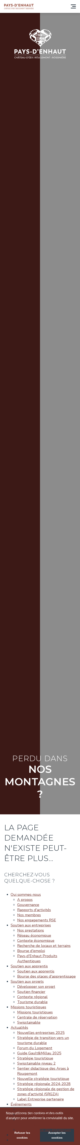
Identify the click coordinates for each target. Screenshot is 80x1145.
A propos (25, 899)
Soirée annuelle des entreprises (44, 1129)
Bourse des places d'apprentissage (46, 976)
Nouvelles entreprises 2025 (41, 1032)
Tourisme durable (32, 1002)
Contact (17, 1135)
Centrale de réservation (37, 1017)
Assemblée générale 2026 (39, 1109)
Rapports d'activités (34, 909)
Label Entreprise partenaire (40, 1099)
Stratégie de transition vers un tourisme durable (43, 1040)
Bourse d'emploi (31, 950)
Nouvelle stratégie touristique (43, 1078)
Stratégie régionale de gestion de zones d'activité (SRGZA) (45, 1091)
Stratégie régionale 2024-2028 (44, 1083)
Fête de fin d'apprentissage (40, 1114)
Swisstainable (28, 1022)
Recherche (19, 1140)
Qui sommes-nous (26, 894)
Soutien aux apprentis (29, 966)
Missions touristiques (28, 1007)
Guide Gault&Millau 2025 (39, 1053)
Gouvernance (28, 904)
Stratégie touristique (35, 1058)
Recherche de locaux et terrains (44, 945)
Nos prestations (30, 930)
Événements (21, 1104)
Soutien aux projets (27, 981)
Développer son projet (36, 986)
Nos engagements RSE (36, 920)
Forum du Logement (34, 1048)
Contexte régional (32, 996)
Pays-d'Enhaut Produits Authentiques (37, 958)
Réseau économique (34, 935)
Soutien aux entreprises (31, 925)
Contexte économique (35, 940)
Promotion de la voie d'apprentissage (34, 1122)
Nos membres (29, 915)
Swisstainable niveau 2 (36, 1063)
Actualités (19, 1027)
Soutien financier (31, 991)
